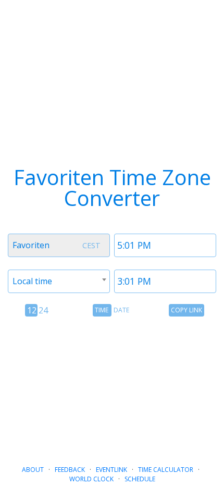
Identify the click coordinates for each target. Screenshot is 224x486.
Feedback (70, 469)
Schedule (140, 479)
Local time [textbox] (32, 281)
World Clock (91, 479)
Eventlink (111, 469)
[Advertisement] (112, 386)
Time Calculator (165, 469)
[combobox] (59, 245)
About (33, 469)
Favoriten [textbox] (31, 245)
